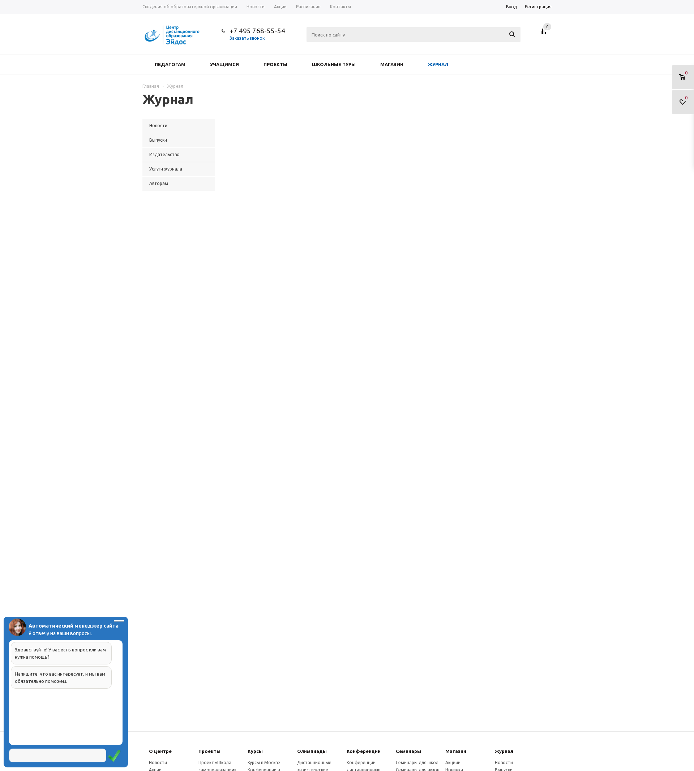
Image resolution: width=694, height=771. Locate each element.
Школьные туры (334, 64)
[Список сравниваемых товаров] (544, 34)
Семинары (408, 751)
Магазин (391, 64)
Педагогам (170, 64)
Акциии (452, 762)
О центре (160, 751)
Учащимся (224, 64)
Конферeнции (364, 751)
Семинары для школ (417, 762)
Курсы (255, 751)
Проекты (275, 64)
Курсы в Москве (264, 762)
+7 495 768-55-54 (257, 31)
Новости (158, 762)
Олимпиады (312, 751)
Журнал (438, 64)
